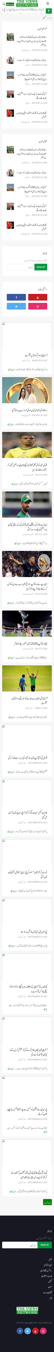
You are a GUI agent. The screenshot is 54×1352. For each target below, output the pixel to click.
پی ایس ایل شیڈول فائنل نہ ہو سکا (34, 931)
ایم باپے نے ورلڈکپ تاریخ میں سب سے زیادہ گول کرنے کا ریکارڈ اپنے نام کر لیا (27, 585)
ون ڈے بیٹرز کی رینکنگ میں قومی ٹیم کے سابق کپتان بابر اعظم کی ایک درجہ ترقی (27, 526)
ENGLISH (10, 4)
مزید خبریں (47, 1202)
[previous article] (10, 11)
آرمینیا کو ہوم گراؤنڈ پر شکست (36, 354)
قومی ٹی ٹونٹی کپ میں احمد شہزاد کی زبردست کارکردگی (27, 757)
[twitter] (16, 306)
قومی (50, 1259)
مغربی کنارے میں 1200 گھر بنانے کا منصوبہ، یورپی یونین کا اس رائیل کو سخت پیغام (32, 76)
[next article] (4, 11)
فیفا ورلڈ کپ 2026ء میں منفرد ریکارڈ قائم (30, 643)
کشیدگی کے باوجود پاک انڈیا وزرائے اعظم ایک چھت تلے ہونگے (25, 11)
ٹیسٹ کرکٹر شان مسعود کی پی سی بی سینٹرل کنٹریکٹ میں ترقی (27, 873)
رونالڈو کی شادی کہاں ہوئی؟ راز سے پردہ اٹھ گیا (29, 409)
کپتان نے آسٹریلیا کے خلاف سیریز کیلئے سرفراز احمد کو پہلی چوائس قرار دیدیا (28, 988)
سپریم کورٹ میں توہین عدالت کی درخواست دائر (32, 59)
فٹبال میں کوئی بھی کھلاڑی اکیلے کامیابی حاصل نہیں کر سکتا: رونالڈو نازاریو (27, 466)
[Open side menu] (47, 3)
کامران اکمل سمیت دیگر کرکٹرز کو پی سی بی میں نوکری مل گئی (27, 814)
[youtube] (37, 297)
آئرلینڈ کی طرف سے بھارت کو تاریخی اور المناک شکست (29, 699)
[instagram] (37, 306)
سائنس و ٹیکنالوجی (46, 1270)
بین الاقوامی (48, 1264)
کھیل (50, 1281)
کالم (51, 1297)
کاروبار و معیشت (46, 1275)
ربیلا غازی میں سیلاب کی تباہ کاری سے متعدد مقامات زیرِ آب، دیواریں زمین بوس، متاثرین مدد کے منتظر (31, 40)
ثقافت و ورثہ (47, 1292)
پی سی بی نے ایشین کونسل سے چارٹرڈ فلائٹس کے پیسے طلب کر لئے (27, 1110)
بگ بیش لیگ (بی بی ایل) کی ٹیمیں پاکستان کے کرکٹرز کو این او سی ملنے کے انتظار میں (29, 1174)
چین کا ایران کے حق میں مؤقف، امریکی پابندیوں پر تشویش (31, 114)
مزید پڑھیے (11, 368)
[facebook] (16, 297)
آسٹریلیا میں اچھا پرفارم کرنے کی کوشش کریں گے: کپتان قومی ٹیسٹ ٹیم (28, 1051)
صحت (50, 1286)
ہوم (50, 17)
